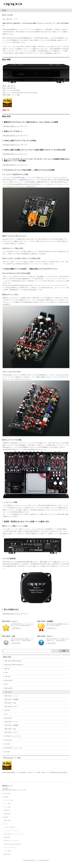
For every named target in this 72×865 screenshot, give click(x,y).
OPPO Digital (7, 793)
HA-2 (6, 714)
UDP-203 (7, 710)
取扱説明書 (6, 837)
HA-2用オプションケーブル (13, 736)
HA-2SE (7, 752)
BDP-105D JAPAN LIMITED (13, 661)
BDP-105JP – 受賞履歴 (45, 621)
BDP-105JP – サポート (45, 636)
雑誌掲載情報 (7, 813)
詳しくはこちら (16, 628)
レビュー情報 (7, 807)
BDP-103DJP (9, 688)
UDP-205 (7, 676)
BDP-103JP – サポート (11, 732)
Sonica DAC (8, 740)
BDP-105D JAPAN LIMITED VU (14, 664)
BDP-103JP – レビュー (11, 721)
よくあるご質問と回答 (9, 827)
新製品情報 (6, 810)
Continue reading (26, 625)
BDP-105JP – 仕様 (8, 636)
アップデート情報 (8, 800)
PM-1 (6, 672)
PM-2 (6, 684)
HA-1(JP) (7, 744)
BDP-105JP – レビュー (10, 621)
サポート (6, 824)
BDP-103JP (8, 718)
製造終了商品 (7, 657)
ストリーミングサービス (10, 847)
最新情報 (6, 797)
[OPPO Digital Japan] (13, 5)
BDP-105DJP (9, 680)
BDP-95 (7, 668)
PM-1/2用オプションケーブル (13, 748)
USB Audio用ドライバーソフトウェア (13, 834)
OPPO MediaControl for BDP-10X (12, 844)
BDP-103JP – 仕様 (10, 729)
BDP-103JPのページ (13, 126)
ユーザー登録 (7, 851)
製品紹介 (6, 817)
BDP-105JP (8, 692)
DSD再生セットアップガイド (11, 840)
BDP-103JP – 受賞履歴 (11, 725)
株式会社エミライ (33, 860)
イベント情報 (7, 803)
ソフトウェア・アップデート (11, 830)
